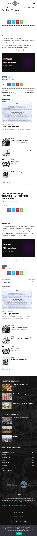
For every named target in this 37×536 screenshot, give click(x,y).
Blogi (3, 124)
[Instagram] (16, 521)
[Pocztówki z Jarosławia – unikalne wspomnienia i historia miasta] (7, 405)
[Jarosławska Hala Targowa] (7, 420)
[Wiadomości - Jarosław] (12, 3)
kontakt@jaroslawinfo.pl (18, 505)
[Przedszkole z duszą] (7, 396)
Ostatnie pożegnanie (10, 126)
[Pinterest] (17, 22)
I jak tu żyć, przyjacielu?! (19, 140)
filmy (13, 79)
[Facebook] (9, 22)
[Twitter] (13, 22)
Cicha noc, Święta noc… (19, 172)
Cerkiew (15, 436)
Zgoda (19, 533)
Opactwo (16, 427)
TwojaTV (10, 77)
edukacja (8, 79)
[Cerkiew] (7, 438)
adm (6, 124)
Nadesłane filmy (6, 7)
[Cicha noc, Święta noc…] (6, 173)
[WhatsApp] (21, 22)
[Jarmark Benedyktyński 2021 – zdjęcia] (7, 387)
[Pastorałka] (6, 163)
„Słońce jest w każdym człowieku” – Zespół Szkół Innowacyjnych (9, 94)
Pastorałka (15, 161)
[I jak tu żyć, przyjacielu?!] (6, 142)
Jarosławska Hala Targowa (21, 417)
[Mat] (3, 18)
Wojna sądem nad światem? (21, 151)
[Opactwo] (7, 429)
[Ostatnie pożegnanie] (17, 112)
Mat (7, 17)
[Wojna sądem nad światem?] (6, 152)
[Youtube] (25, 521)
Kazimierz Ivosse (15, 142)
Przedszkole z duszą (19, 394)
